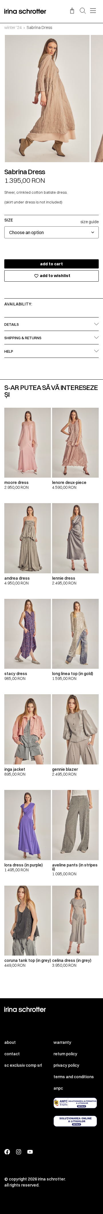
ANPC (58, 1088)
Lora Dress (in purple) (23, 865)
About (10, 1042)
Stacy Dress (15, 673)
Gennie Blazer (65, 769)
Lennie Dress (63, 578)
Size (8, 220)
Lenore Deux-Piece (69, 482)
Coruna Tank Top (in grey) (27, 960)
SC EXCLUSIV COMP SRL (23, 1065)
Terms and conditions (74, 1076)
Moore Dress (16, 482)
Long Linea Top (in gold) (72, 673)
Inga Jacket (14, 769)
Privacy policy (66, 1065)
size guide (89, 221)
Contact (12, 1053)
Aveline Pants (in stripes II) (75, 867)
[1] (47, 98)
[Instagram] (18, 1152)
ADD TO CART (51, 263)
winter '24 (13, 27)
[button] (83, 11)
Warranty (62, 1042)
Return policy (65, 1053)
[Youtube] (30, 1152)
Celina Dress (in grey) (71, 960)
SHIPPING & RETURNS (22, 338)
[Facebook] (7, 1152)
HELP (8, 351)
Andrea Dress (17, 578)
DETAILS (11, 324)
